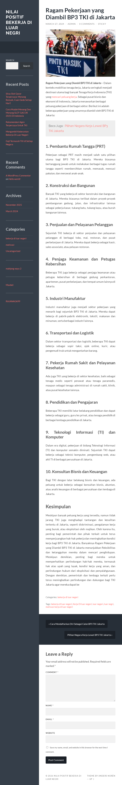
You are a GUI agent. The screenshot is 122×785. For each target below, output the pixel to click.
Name (49, 705)
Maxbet (10, 285)
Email (50, 719)
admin (72, 24)
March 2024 (12, 211)
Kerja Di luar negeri (82, 604)
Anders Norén (106, 776)
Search (10, 60)
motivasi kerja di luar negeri (59, 606)
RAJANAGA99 (13, 301)
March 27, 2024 (55, 24)
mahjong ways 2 (13, 268)
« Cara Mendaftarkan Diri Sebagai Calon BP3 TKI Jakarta (77, 624)
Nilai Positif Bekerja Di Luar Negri (19, 22)
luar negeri (98, 604)
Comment (52, 672)
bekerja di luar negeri (16, 238)
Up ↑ (91, 779)
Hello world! (15, 179)
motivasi (10, 244)
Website (50, 733)
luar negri (109, 604)
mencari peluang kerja (64, 96)
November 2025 (14, 204)
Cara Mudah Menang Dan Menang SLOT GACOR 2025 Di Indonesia (18, 112)
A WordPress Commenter (18, 175)
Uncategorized (13, 251)
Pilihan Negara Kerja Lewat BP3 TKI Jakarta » (89, 635)
